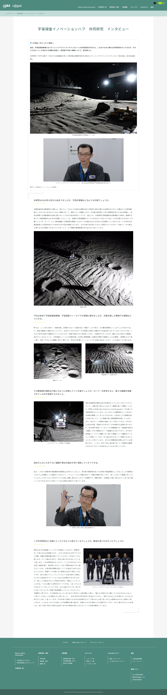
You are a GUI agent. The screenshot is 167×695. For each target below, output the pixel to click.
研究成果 (42, 659)
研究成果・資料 (114, 7)
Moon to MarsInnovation (20, 654)
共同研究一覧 (102, 7)
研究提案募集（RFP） (69, 661)
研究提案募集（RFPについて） (26, 663)
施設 (152, 7)
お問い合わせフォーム (79, 642)
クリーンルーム (137, 661)
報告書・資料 (44, 661)
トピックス (133, 7)
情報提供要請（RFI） (69, 658)
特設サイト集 (90, 661)
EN (163, 3)
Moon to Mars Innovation (86, 7)
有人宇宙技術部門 (138, 675)
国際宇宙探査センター (139, 677)
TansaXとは (144, 7)
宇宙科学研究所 (137, 680)
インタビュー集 (91, 664)
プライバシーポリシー (97, 642)
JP (160, 3)
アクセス (65, 642)
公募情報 (124, 7)
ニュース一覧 (90, 659)
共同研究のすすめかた (23, 660)
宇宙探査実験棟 (137, 659)
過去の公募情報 (67, 663)
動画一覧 (42, 664)
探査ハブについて (114, 659)
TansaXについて (113, 653)
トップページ (10, 13)
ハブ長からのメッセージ (116, 661)
